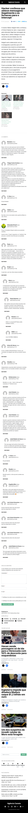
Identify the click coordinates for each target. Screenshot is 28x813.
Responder (3, 157)
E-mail (3, 591)
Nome (3, 586)
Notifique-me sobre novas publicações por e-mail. (14, 600)
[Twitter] (8, 806)
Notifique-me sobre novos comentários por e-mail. (14, 597)
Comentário (4, 573)
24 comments (6, 21)
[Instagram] (12, 806)
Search (23, 754)
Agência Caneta (14, 2)
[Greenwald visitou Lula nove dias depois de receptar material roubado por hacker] (18, 98)
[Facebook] (5, 806)
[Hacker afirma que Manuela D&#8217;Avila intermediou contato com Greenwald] (6, 115)
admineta (3, 669)
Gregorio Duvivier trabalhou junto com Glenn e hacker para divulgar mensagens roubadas (6, 104)
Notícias (24, 631)
